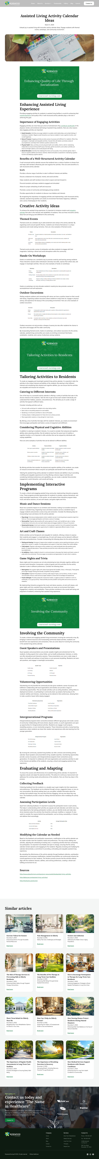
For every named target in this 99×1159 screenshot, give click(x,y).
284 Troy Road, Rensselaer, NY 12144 (86, 1146)
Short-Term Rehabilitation (70, 1136)
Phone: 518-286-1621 (86, 1136)
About (47, 1138)
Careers (78, 3)
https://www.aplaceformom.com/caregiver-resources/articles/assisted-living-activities (45, 874)
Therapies (66, 1143)
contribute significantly (68, 126)
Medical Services (67, 1138)
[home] (12, 3)
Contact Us (89, 3)
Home (33, 3)
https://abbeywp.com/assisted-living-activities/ (34, 877)
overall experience (25, 115)
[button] (48, 3)
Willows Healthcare (34, 1154)
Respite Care (67, 1146)
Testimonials (57, 3)
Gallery (66, 3)
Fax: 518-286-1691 (85, 1138)
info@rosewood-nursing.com (85, 1141)
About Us (40, 3)
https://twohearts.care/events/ (29, 881)
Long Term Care (67, 1141)
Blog (72, 3)
